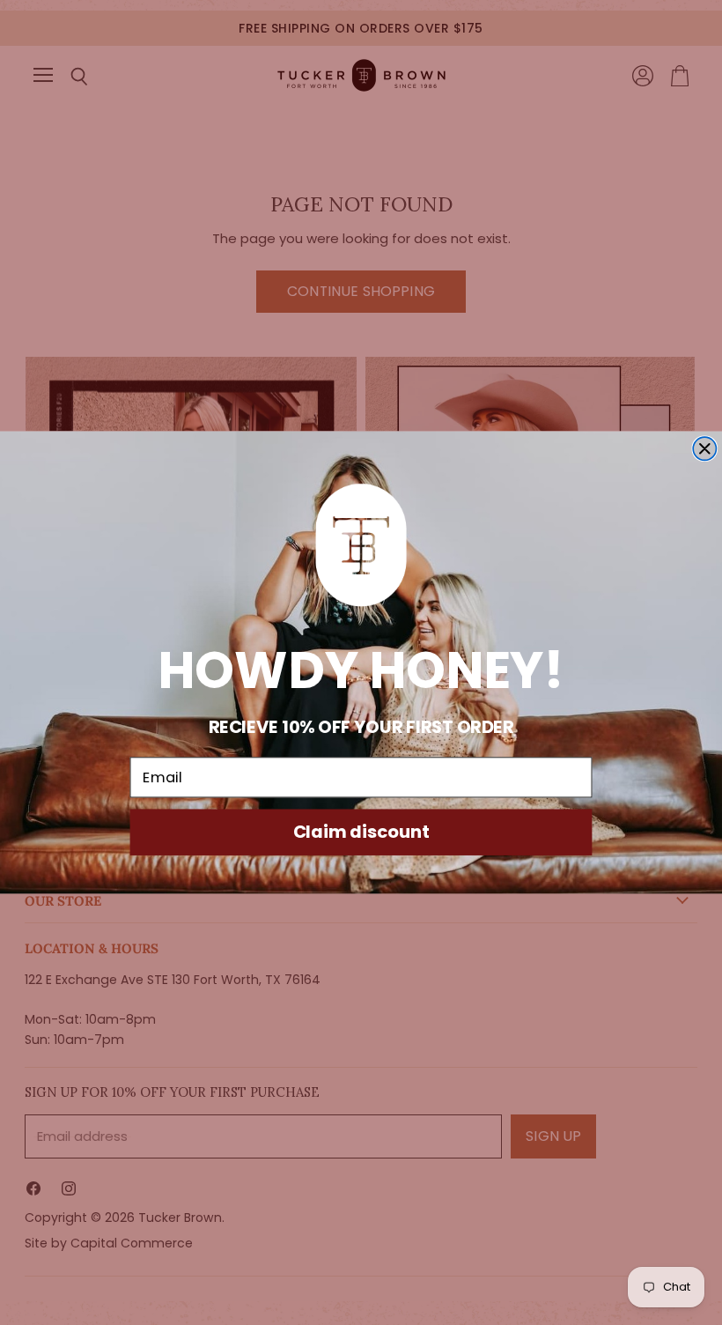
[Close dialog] (704, 448)
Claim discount (361, 831)
